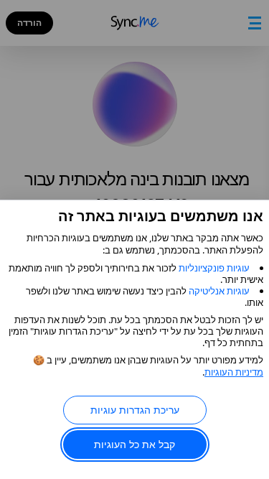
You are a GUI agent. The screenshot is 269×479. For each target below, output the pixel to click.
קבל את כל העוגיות (134, 444)
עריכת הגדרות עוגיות (134, 410)
